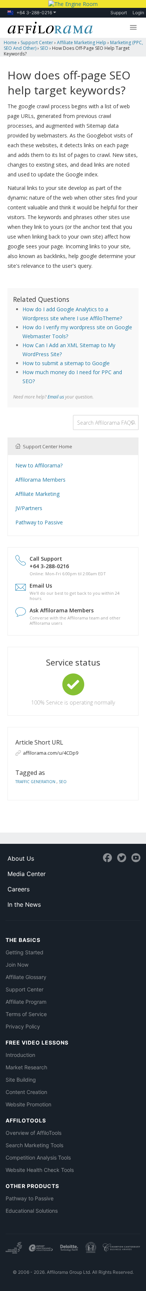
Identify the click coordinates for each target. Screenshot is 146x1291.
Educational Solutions (32, 1210)
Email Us (41, 585)
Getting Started (24, 952)
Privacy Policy (23, 1026)
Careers (18, 889)
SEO (63, 781)
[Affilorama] (48, 27)
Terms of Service (26, 1014)
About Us (20, 858)
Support (118, 12)
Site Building (21, 1079)
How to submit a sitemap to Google (66, 363)
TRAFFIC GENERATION (36, 781)
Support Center (24, 989)
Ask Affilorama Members (62, 610)
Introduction (20, 1055)
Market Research (26, 1067)
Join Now (17, 964)
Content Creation (26, 1092)
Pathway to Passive (39, 522)
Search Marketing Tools (34, 1145)
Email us (56, 397)
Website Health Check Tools (40, 1170)
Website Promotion (28, 1104)
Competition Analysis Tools (38, 1157)
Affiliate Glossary (26, 977)
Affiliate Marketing (37, 493)
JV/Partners (28, 508)
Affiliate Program (26, 1001)
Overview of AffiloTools (33, 1133)
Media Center (26, 874)
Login (138, 12)
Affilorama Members (40, 479)
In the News (24, 904)
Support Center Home (47, 446)
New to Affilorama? (39, 465)
